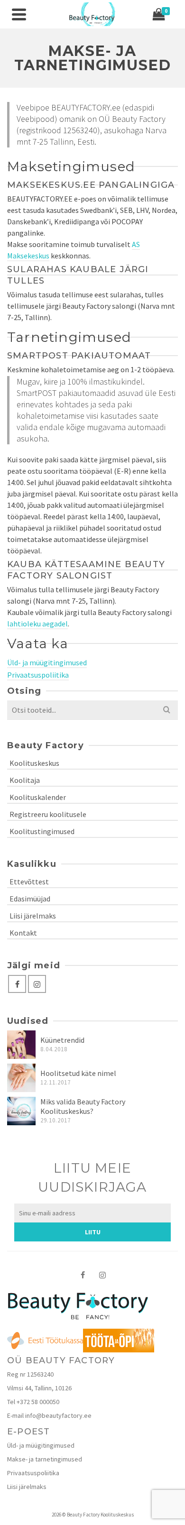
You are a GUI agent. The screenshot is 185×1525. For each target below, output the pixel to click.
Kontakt (23, 932)
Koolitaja (24, 780)
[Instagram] (37, 984)
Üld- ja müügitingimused (47, 662)
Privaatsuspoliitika (38, 675)
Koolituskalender (37, 797)
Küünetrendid (62, 1040)
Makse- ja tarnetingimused (44, 1459)
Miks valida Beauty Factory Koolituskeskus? (82, 1106)
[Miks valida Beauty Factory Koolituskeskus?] (21, 1111)
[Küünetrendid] (21, 1044)
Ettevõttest (29, 881)
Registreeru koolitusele (47, 814)
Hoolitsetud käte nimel (78, 1073)
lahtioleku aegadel (37, 623)
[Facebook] (17, 984)
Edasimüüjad (29, 898)
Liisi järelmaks (32, 915)
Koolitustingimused (41, 831)
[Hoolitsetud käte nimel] (21, 1078)
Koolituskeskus (34, 763)
